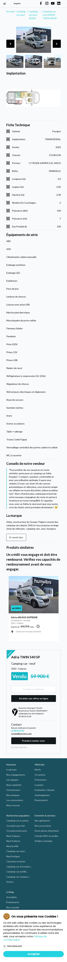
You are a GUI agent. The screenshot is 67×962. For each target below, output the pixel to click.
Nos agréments (42, 820)
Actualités (11, 897)
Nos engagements (15, 774)
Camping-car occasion (17, 820)
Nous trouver (13, 805)
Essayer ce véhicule (33, 689)
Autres (9, 881)
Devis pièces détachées (47, 830)
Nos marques (13, 795)
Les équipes (12, 779)
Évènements (12, 902)
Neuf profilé (12, 846)
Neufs (38, 769)
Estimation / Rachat (44, 790)
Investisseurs (13, 790)
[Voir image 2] (33, 61)
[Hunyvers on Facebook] (41, 3)
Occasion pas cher (15, 825)
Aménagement (42, 795)
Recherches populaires (18, 815)
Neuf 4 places (13, 841)
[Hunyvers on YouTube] (53, 3)
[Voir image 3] (52, 61)
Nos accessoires (43, 825)
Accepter (33, 954)
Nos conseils (12, 907)
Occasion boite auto (16, 830)
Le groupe (11, 769)
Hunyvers (11, 764)
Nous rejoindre (13, 785)
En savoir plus (16, 537)
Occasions (40, 774)
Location (39, 785)
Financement (41, 800)
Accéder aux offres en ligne (33, 698)
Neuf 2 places (13, 836)
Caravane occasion (15, 861)
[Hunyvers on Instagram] (47, 3)
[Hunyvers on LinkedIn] (59, 3)
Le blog (10, 892)
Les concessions (14, 800)
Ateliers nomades (44, 841)
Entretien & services (45, 815)
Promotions (41, 779)
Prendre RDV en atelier (46, 836)
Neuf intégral (13, 856)
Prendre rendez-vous (33, 740)
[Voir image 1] (14, 61)
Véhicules (40, 764)
